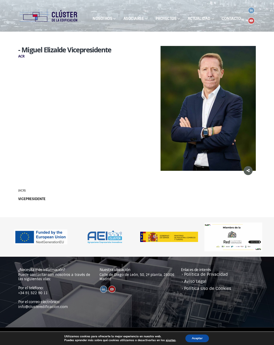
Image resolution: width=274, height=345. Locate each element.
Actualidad (199, 18)
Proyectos (166, 18)
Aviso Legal (195, 281)
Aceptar (197, 338)
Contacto (231, 18)
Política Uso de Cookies (207, 288)
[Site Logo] (48, 16)
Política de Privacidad (206, 274)
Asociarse (134, 18)
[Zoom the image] (233, 224)
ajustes (171, 340)
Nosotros (102, 18)
